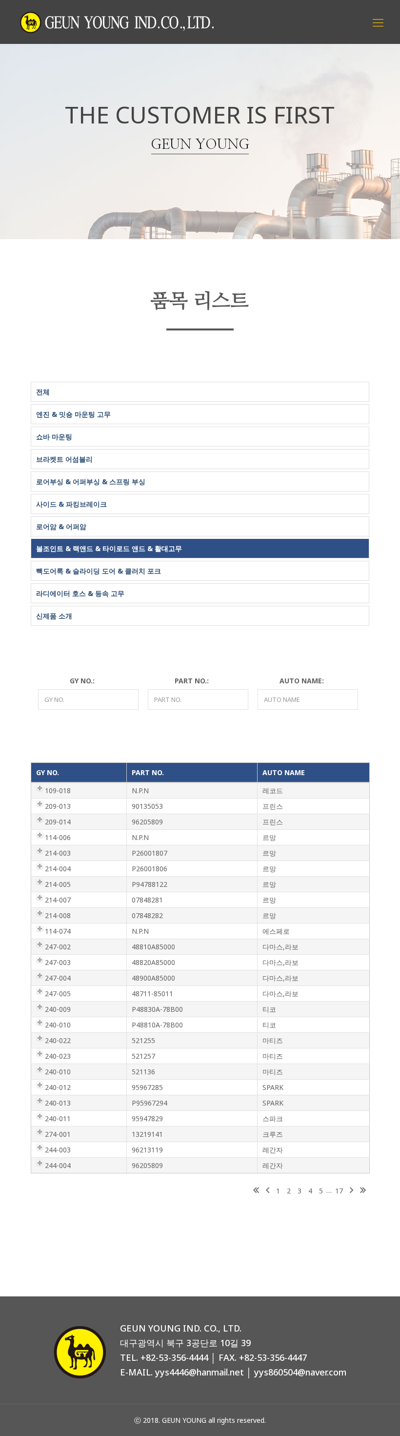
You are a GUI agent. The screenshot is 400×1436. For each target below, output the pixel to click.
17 (339, 1190)
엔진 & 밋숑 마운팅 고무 (73, 414)
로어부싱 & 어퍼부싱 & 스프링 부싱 (90, 481)
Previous (267, 1191)
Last (363, 1191)
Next (351, 1191)
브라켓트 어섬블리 (64, 459)
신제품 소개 (54, 615)
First (256, 1191)
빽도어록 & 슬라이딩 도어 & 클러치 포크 (98, 570)
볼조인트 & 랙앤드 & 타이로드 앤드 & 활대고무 (109, 548)
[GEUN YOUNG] (117, 22)
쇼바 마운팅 (54, 436)
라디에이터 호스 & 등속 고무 (80, 593)
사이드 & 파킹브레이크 (71, 504)
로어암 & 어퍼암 (61, 526)
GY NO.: (82, 680)
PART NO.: (192, 680)
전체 (43, 391)
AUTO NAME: (302, 680)
